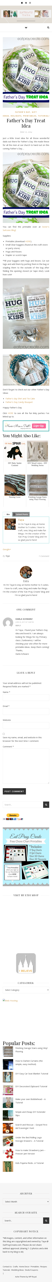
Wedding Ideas (17, 1270)
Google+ (7, 549)
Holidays (16, 116)
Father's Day (22, 112)
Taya (21, 519)
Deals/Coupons (31, 1270)
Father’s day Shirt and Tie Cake (20, 398)
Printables (29, 116)
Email (6, 706)
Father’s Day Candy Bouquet (19, 402)
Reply (18, 625)
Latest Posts (22, 514)
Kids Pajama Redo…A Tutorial (29, 1163)
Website (7, 720)
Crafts (15, 1266)
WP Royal (32, 1276)
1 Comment (44, 556)
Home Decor (24, 1266)
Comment (8, 746)
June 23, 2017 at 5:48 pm (25, 622)
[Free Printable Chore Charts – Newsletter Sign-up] (26, 856)
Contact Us (7, 1266)
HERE (28, 241)
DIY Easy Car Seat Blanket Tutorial (31, 1073)
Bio (8, 514)
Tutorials (44, 116)
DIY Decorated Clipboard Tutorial (31, 1086)
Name (6, 692)
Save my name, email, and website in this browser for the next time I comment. (22, 739)
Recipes (43, 1266)
